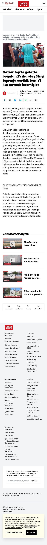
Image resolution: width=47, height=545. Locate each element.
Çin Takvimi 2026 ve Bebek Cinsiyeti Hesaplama (12, 441)
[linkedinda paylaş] (20, 100)
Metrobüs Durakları (34, 419)
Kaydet (34, 481)
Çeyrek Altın (9, 412)
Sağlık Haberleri (11, 357)
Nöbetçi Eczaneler (34, 356)
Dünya (30, 9)
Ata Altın (30, 379)
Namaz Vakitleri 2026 (33, 347)
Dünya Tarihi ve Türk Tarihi (33, 412)
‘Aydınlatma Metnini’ (13, 528)
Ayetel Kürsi (9, 394)
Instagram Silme (11, 391)
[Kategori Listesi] (44, 3)
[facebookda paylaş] (5, 100)
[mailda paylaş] (31, 100)
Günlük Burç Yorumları (32, 370)
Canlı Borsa (31, 343)
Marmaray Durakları (9, 428)
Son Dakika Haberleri (9, 334)
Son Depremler (10, 379)
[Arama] (3, 3)
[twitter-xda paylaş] (10, 100)
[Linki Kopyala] (36, 100)
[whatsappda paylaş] (26, 100)
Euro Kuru (30, 336)
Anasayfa (7, 35)
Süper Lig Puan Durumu (33, 395)
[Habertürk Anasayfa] (23, 3)
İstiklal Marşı (32, 359)
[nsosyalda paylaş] (15, 100)
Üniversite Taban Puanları (33, 403)
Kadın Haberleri (11, 360)
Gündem (7, 9)
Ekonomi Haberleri (12, 342)
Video (15, 35)
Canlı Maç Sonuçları (31, 390)
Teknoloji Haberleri (12, 364)
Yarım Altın (9, 415)
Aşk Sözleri (9, 400)
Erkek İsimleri (9, 432)
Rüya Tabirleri (32, 407)
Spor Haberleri (10, 351)
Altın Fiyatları (10, 367)
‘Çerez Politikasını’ (30, 526)
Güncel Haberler (11, 345)
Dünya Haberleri (11, 354)
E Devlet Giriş (32, 366)
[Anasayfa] (9, 327)
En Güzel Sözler (33, 416)
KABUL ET (31, 532)
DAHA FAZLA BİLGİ (14, 532)
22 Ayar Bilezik (32, 386)
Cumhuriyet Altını (33, 382)
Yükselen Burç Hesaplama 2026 (12, 455)
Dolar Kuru (31, 333)
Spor (39, 9)
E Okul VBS (31, 363)
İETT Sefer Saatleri (12, 446)
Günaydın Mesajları (9, 404)
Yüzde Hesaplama (12, 460)
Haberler (8, 339)
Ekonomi (20, 9)
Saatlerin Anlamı (11, 397)
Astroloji (8, 382)
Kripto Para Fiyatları (34, 340)
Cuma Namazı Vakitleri (33, 352)
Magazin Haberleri (12, 348)
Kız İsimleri (9, 436)
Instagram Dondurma (9, 387)
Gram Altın (9, 408)
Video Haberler (32, 399)
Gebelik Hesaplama (9, 450)
